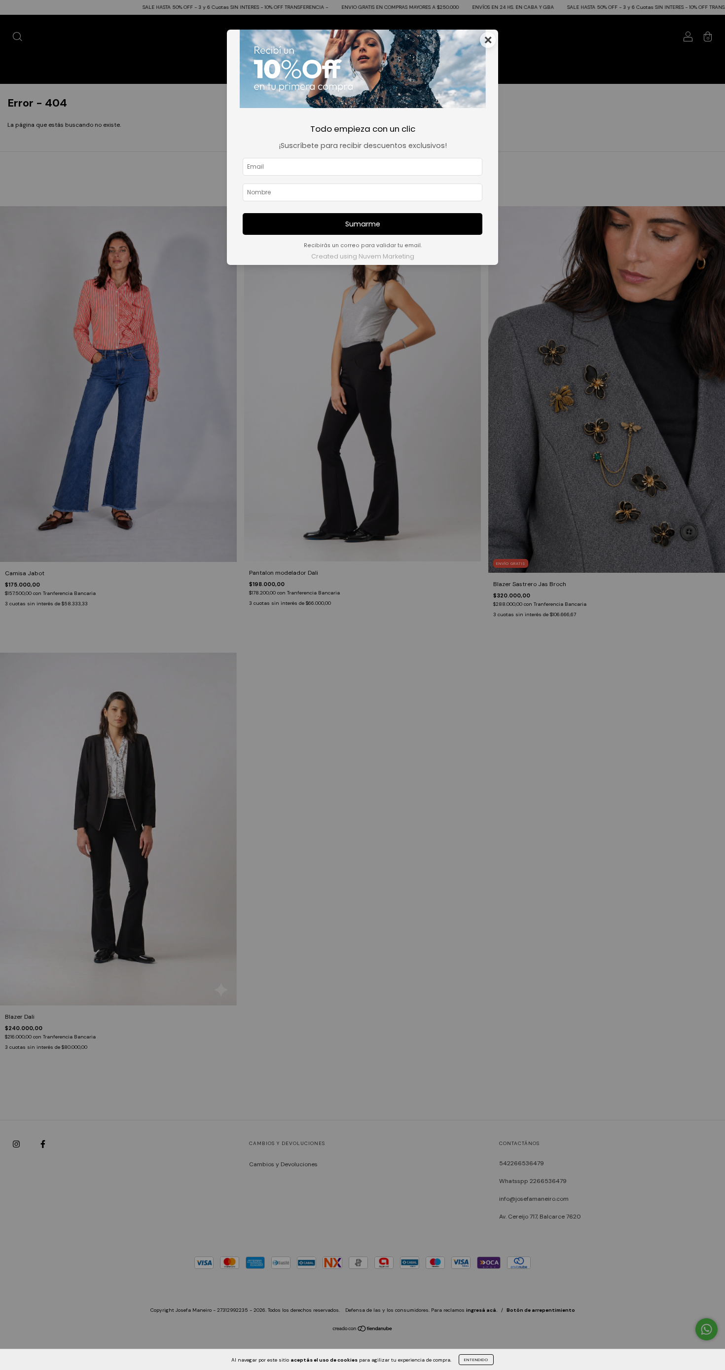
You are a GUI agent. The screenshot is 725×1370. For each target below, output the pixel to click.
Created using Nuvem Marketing (362, 256)
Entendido (476, 1359)
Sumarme (362, 224)
